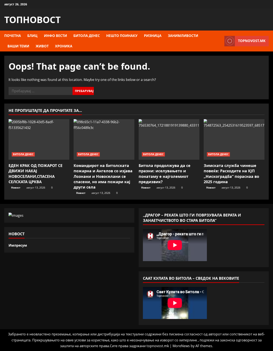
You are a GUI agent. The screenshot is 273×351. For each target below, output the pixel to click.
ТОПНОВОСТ (32, 19)
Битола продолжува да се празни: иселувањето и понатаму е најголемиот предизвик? (164, 173)
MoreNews (181, 346)
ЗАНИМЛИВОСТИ (183, 35)
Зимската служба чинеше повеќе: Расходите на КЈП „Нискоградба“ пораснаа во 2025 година (231, 173)
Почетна (12, 35)
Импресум (18, 245)
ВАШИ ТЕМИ (18, 46)
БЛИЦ (32, 35)
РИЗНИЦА (152, 35)
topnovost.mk (252, 40)
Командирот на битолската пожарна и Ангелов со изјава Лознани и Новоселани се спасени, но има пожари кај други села (103, 176)
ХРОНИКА (63, 46)
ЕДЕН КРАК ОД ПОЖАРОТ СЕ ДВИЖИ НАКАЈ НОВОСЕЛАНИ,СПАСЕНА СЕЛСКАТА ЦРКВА (35, 173)
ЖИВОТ (42, 46)
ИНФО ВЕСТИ (55, 35)
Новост (15, 187)
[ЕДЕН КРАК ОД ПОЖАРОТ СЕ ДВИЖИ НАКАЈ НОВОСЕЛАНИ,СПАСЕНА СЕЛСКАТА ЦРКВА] (39, 139)
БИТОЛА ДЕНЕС (86, 35)
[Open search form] (220, 41)
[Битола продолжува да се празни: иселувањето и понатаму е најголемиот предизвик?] (169, 139)
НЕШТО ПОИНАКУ (122, 35)
